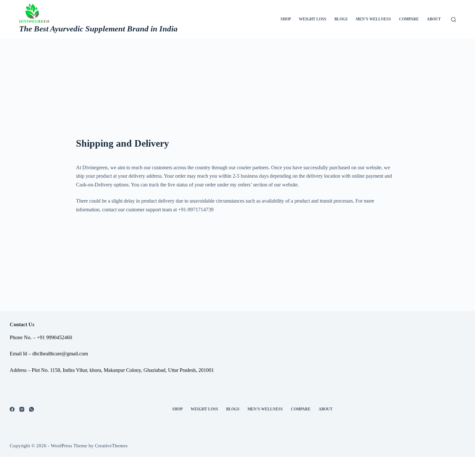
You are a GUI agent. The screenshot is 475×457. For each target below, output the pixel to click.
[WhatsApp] (31, 409)
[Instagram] (21, 409)
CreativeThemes (111, 445)
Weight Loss (312, 19)
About (434, 19)
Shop (285, 19)
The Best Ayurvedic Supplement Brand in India (98, 28)
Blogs (341, 19)
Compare (409, 19)
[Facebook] (12, 409)
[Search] (453, 19)
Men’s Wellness (373, 19)
